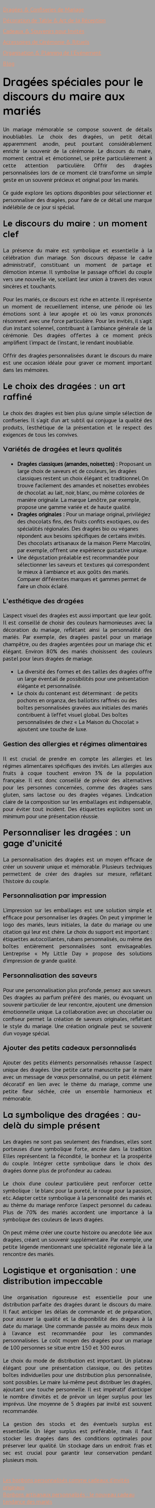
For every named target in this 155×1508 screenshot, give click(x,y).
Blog (8, 63)
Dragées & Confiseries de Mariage (43, 9)
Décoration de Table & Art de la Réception (54, 20)
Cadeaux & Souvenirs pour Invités (43, 31)
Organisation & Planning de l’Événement (52, 52)
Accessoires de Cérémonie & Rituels (46, 41)
